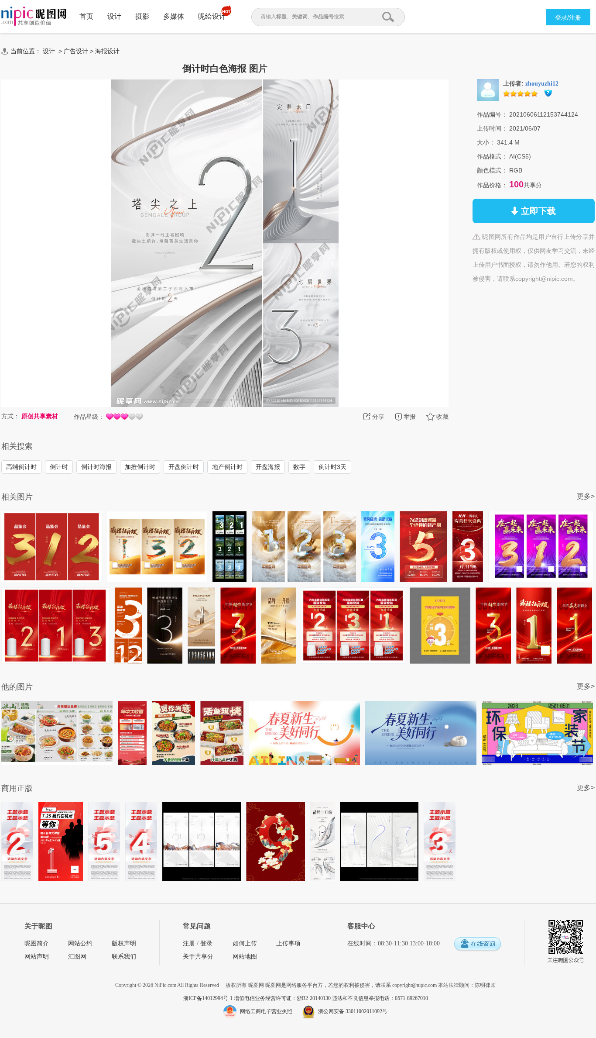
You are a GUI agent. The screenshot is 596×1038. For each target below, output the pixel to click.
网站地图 (245, 956)
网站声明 (36, 956)
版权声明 (124, 943)
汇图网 (77, 956)
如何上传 (245, 943)
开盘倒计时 (183, 466)
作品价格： (492, 185)
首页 (86, 16)
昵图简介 (36, 943)
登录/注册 (568, 17)
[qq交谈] (477, 944)
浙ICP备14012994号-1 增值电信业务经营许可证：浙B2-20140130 (257, 998)
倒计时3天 (332, 466)
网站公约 (80, 943)
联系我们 (124, 956)
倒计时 (59, 466)
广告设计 (76, 51)
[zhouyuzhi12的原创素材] (488, 89)
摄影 (142, 16)
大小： (486, 142)
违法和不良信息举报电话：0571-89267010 (380, 998)
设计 (114, 16)
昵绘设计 (212, 16)
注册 (189, 943)
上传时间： (492, 128)
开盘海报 (268, 466)
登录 (206, 943)
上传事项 (288, 943)
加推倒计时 (140, 466)
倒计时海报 (96, 466)
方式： (10, 416)
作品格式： (492, 156)
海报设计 (107, 51)
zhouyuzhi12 (541, 83)
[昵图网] (33, 16)
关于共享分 (198, 956)
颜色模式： (492, 170)
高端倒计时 (21, 466)
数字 (299, 466)
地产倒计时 (227, 466)
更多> (586, 496)
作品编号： (492, 114)
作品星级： (89, 416)
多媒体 (173, 16)
